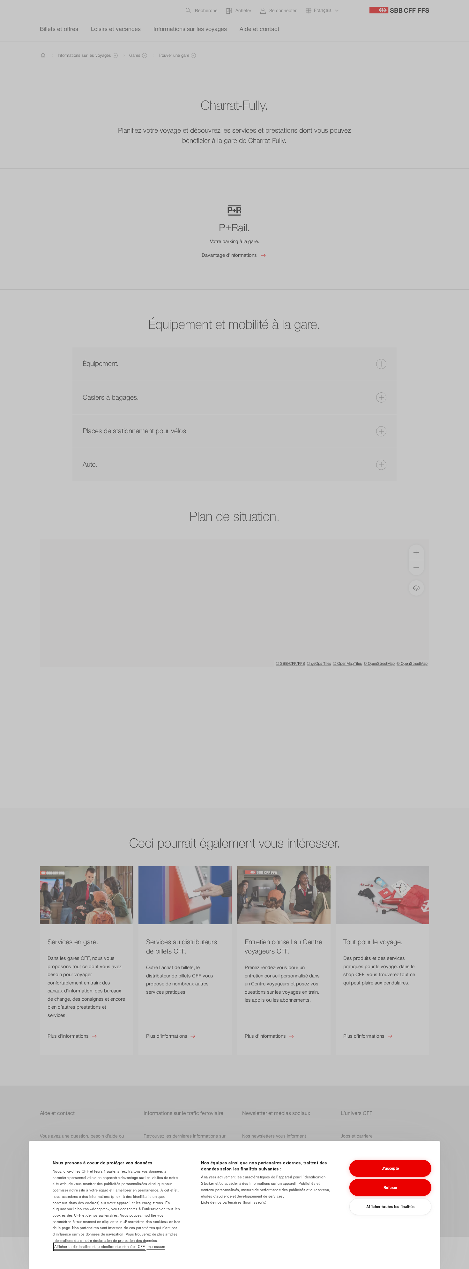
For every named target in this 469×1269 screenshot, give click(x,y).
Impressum (155, 1246)
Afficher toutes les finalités (390, 1206)
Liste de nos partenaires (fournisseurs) (233, 1202)
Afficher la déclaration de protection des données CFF (99, 1246)
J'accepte (390, 1168)
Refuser (390, 1187)
